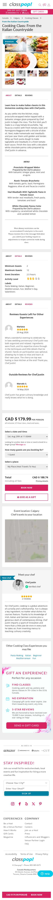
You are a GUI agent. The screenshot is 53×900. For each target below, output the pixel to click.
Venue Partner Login (35, 840)
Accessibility (11, 854)
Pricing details (42, 481)
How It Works (10, 830)
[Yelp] (26, 804)
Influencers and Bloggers (37, 837)
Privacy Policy (41, 854)
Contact (28, 823)
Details (18, 95)
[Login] (48, 4)
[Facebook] (19, 804)
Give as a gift (27, 497)
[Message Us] (45, 4)
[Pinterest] (40, 804)
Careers (28, 827)
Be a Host (8, 823)
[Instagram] (12, 804)
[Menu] (5, 4)
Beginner (37, 655)
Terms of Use (26, 854)
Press (27, 833)
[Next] (45, 52)
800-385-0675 (35, 865)
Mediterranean (23, 658)
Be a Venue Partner (13, 827)
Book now (26, 487)
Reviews (29, 95)
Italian (28, 655)
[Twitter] (33, 804)
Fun (34, 658)
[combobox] (26, 783)
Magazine (8, 837)
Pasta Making (17, 655)
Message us (21, 444)
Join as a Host (31, 830)
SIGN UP (26, 793)
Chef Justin (30, 582)
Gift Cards (8, 833)
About (9, 95)
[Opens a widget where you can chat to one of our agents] (45, 873)
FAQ (27, 843)
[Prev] (8, 52)
